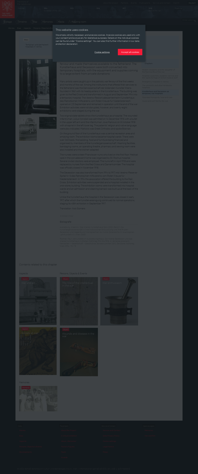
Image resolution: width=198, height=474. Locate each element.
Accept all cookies (130, 52)
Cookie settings (102, 52)
